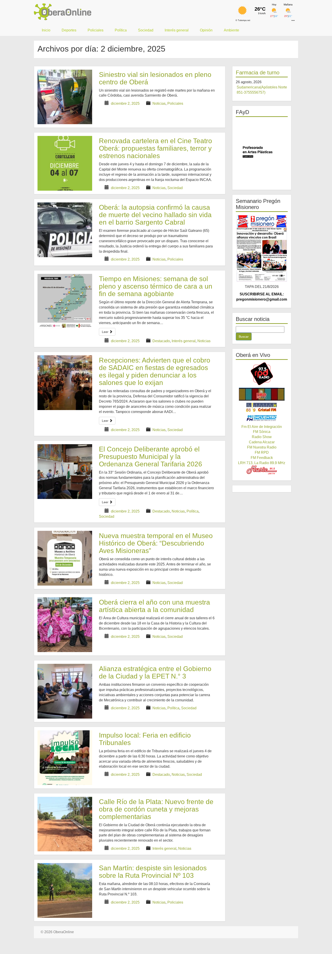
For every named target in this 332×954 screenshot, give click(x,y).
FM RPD (262, 452)
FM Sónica (261, 432)
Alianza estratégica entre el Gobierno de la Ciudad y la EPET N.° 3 (155, 672)
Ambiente (231, 30)
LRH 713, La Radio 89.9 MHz (261, 463)
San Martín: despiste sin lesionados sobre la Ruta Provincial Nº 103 (153, 871)
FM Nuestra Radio (261, 447)
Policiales (95, 30)
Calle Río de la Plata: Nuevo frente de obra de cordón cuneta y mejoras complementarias (156, 809)
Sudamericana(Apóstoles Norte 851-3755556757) (262, 89)
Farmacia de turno (257, 72)
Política (121, 30)
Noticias (159, 103)
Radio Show (262, 437)
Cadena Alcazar (262, 442)
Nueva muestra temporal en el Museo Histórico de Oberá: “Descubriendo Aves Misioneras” (156, 543)
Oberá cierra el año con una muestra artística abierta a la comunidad (154, 605)
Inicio (46, 30)
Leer (105, 332)
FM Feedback (262, 458)
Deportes (69, 30)
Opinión (206, 30)
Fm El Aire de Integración (261, 427)
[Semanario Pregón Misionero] (262, 248)
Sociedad (145, 30)
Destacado (161, 341)
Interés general (177, 30)
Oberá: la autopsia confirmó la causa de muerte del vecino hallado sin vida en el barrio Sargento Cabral (155, 215)
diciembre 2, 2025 (125, 103)
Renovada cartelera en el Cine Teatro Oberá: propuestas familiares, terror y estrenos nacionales (155, 148)
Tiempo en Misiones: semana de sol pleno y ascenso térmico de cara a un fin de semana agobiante (155, 286)
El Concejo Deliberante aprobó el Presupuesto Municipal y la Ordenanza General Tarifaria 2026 (150, 456)
